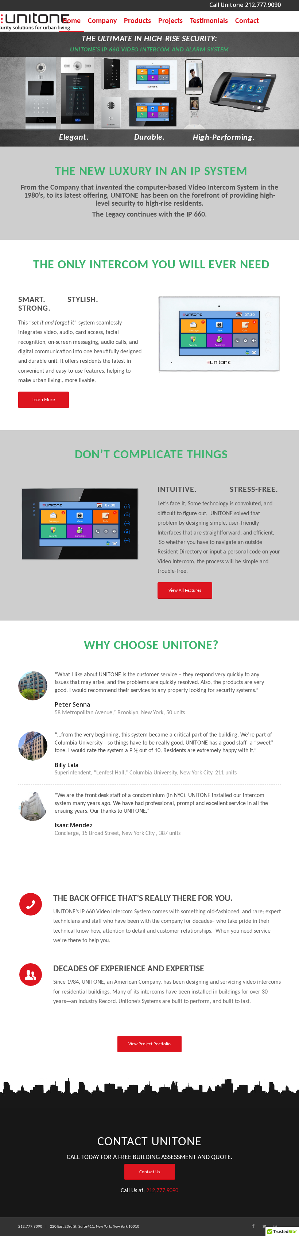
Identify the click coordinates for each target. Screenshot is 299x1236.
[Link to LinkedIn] (275, 1226)
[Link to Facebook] (253, 1226)
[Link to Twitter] (264, 1226)
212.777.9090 (162, 1191)
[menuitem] (71, 21)
